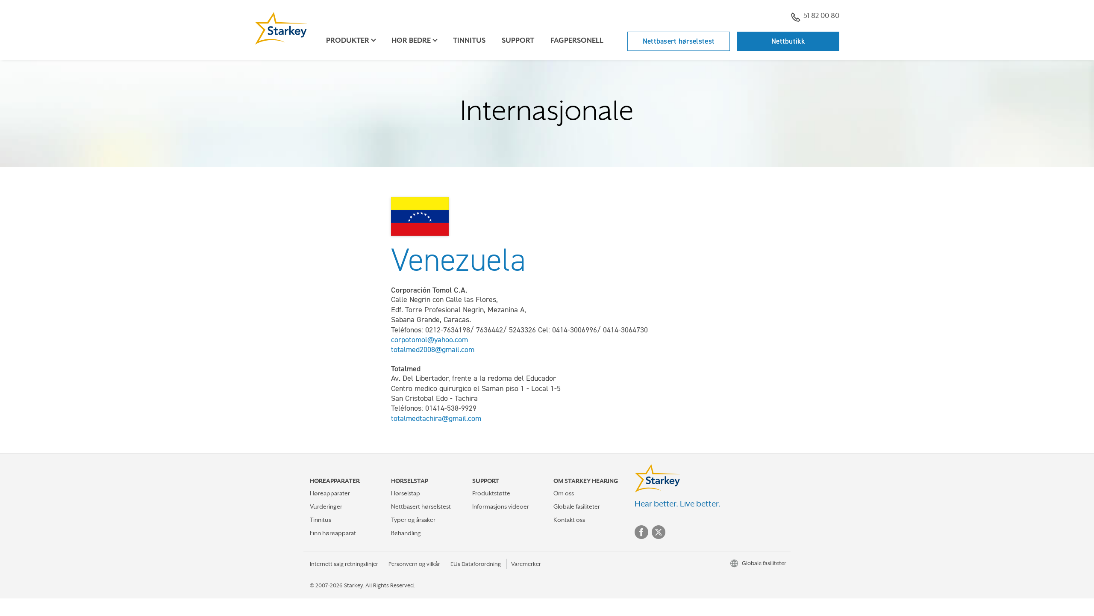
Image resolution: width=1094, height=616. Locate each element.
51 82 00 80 (821, 16)
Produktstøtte (491, 493)
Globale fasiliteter (576, 506)
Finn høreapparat (333, 533)
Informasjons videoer (500, 506)
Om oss (563, 493)
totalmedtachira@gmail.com (436, 418)
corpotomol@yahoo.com (429, 339)
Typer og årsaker (413, 519)
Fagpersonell (576, 40)
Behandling (406, 533)
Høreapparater (330, 493)
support (518, 40)
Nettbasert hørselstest (679, 41)
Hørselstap (405, 493)
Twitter (658, 532)
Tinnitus (469, 40)
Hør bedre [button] (411, 40)
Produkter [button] (347, 40)
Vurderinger (326, 506)
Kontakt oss (569, 519)
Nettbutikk (788, 41)
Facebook (641, 532)
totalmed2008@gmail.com (432, 349)
